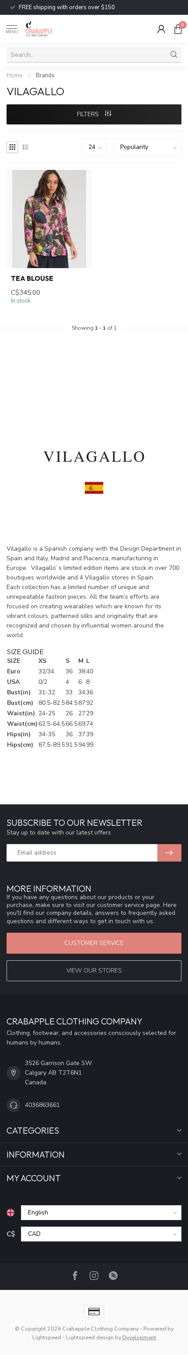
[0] (177, 29)
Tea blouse (32, 279)
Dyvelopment (139, 1337)
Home (15, 75)
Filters (89, 114)
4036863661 (42, 1105)
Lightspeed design (90, 1337)
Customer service (94, 943)
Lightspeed (46, 1337)
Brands (45, 75)
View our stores (94, 970)
